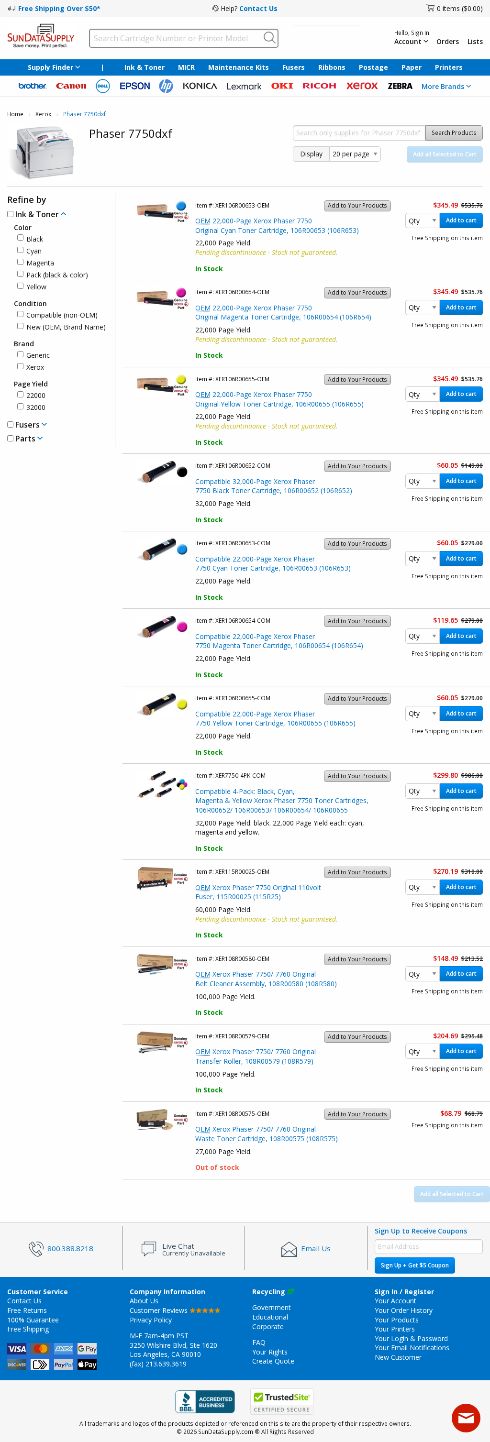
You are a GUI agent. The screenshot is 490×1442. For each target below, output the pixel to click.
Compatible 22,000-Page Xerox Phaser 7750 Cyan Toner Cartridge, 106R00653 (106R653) (273, 563)
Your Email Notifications (412, 1347)
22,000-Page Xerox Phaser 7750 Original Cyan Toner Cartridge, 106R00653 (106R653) (277, 225)
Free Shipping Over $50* (59, 8)
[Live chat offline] (466, 1418)
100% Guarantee (33, 1319)
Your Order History (404, 1310)
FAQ (259, 1342)
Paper (411, 67)
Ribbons (331, 67)
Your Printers (395, 1328)
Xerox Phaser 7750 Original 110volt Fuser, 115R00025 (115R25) (258, 892)
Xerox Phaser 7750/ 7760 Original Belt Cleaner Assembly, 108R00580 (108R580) (266, 978)
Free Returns (27, 1310)
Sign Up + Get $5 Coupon (415, 1265)
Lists (475, 41)
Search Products (454, 133)
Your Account (395, 1300)
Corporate (268, 1326)
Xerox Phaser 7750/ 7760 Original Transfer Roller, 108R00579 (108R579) (255, 1056)
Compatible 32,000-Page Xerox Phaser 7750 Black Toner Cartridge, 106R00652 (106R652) (273, 486)
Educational (270, 1316)
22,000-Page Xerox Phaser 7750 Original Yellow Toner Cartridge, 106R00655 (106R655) (279, 399)
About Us (144, 1300)
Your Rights (270, 1351)
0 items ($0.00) (460, 8)
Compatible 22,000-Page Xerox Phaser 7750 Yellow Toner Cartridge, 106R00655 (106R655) (275, 718)
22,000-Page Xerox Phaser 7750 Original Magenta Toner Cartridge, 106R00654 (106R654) (283, 312)
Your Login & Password (411, 1338)
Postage (373, 67)
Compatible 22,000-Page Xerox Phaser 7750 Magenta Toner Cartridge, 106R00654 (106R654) (279, 641)
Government (271, 1307)
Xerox (43, 114)
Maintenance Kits (238, 67)
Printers (449, 67)
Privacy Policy (151, 1319)
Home (15, 114)
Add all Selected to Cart (445, 154)
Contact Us (258, 8)
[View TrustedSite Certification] (282, 1402)
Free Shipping (28, 1328)
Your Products (397, 1319)
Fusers (293, 67)
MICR (186, 67)
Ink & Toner (144, 67)
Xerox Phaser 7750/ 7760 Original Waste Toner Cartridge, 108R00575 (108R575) (266, 1133)
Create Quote (273, 1360)
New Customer (398, 1357)
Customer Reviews (159, 1310)
